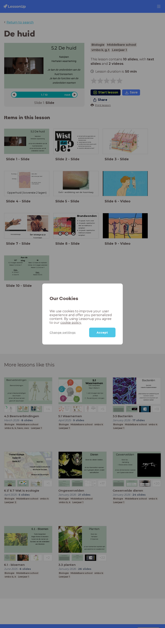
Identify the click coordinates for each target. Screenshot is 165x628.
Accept (102, 332)
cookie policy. (70, 323)
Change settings (63, 332)
